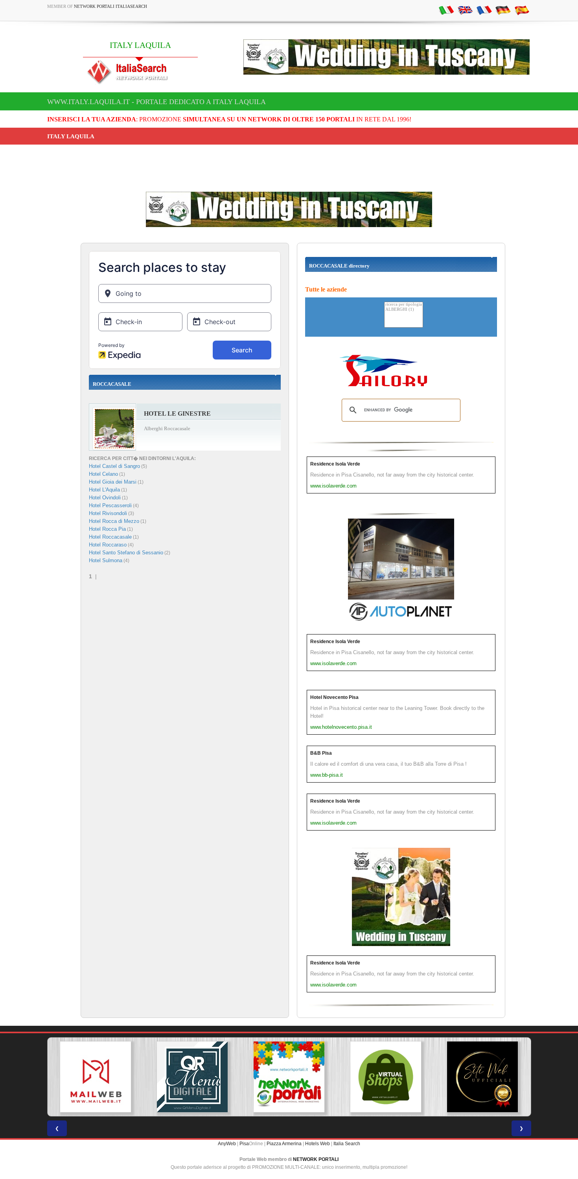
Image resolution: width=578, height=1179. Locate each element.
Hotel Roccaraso (108, 545)
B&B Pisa (321, 753)
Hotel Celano (103, 474)
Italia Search (346, 1143)
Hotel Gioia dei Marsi (112, 482)
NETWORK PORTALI (316, 1159)
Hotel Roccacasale (110, 537)
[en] (465, 9)
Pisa (244, 1143)
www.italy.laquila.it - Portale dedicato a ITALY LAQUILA (156, 102)
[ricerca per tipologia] (404, 304)
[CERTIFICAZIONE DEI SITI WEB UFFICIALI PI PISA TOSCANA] (482, 1076)
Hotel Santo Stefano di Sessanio (126, 553)
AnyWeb (227, 1143)
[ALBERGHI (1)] (404, 309)
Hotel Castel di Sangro (114, 466)
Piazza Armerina (284, 1143)
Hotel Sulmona (105, 560)
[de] (503, 9)
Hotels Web (317, 1143)
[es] (522, 9)
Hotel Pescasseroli (110, 505)
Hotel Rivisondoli (108, 513)
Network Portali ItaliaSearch (110, 6)
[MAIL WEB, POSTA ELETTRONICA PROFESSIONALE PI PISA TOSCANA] (95, 1076)
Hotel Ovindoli (105, 498)
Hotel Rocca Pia (107, 529)
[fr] (484, 9)
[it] (446, 9)
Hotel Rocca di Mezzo (114, 521)
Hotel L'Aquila (104, 490)
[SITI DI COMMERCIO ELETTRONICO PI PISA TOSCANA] (385, 1076)
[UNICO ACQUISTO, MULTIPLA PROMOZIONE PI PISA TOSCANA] (289, 1076)
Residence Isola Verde (335, 464)
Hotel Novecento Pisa (334, 697)
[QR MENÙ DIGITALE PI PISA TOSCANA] (192, 1076)
